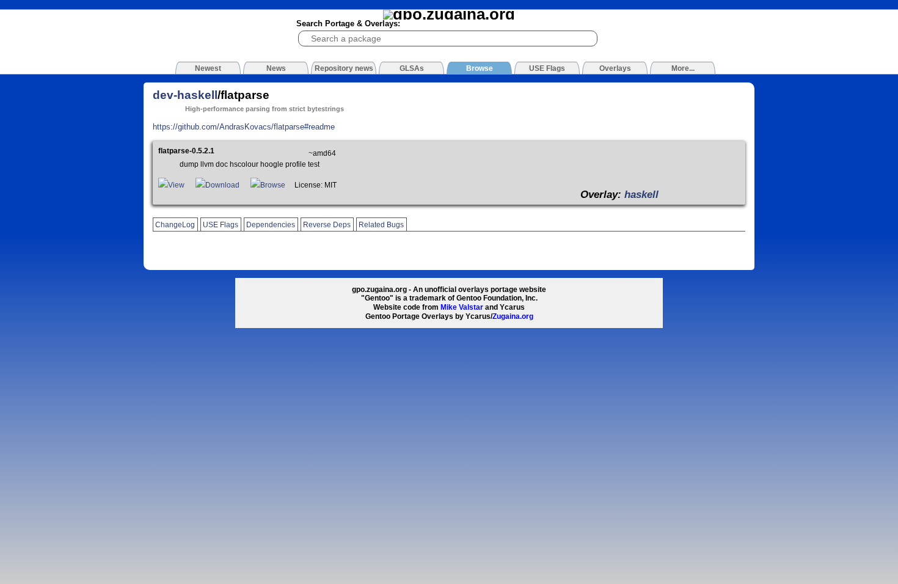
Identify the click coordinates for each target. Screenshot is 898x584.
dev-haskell (185, 95)
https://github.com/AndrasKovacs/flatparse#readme (244, 126)
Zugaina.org (512, 316)
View (176, 185)
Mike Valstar (461, 307)
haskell (641, 194)
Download (222, 185)
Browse (272, 185)
